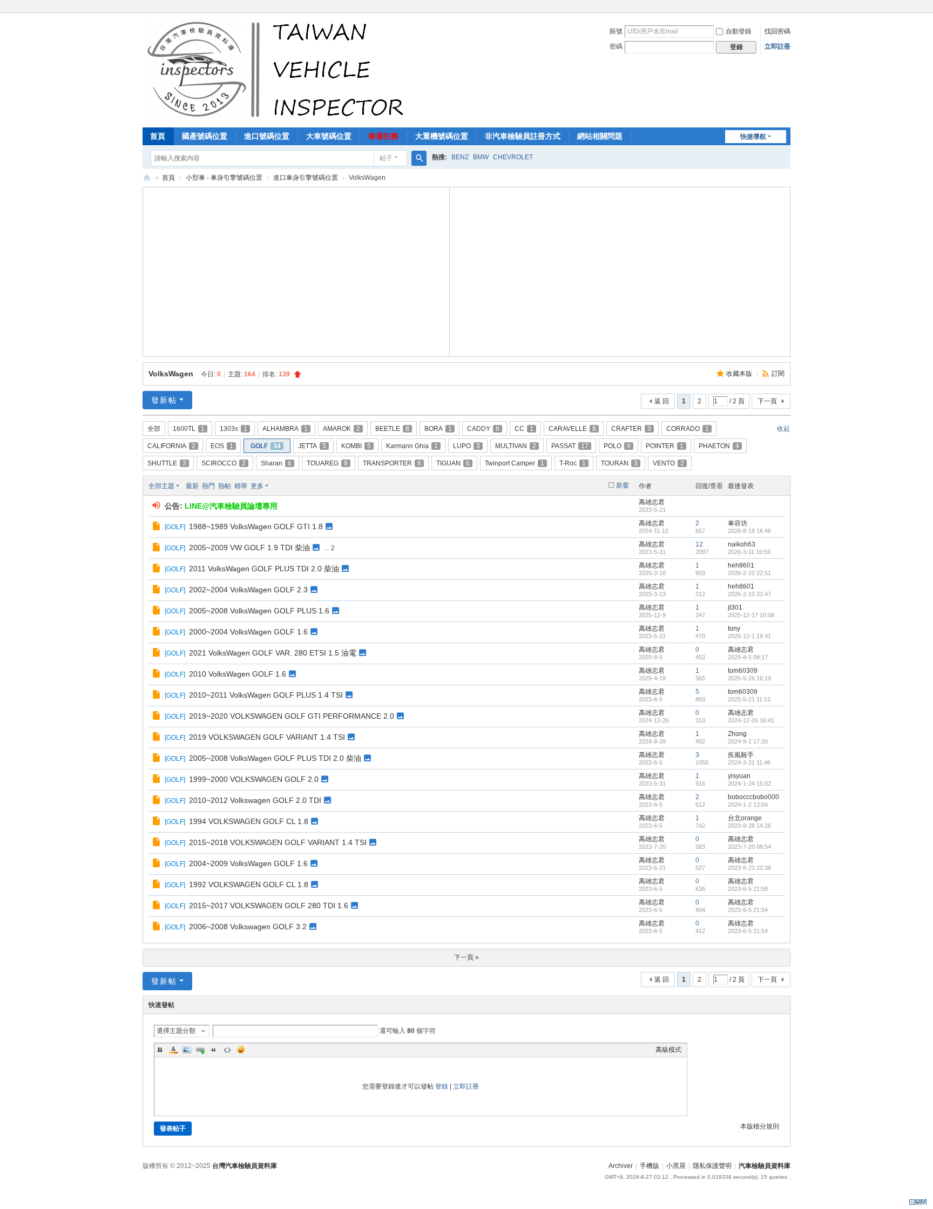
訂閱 (778, 373)
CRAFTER (631, 429)
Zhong (737, 734)
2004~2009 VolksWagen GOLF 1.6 (248, 863)
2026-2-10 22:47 (749, 594)
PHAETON (719, 446)
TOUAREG (327, 463)
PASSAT (570, 446)
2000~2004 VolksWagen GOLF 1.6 (248, 631)
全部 (153, 429)
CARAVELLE (572, 429)
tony (734, 628)
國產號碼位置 (204, 136)
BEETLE (392, 429)
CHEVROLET (513, 157)
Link (200, 1049)
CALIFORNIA (171, 446)
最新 (192, 486)
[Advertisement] (296, 271)
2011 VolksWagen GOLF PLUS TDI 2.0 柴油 (264, 568)
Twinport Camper (514, 463)
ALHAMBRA (285, 429)
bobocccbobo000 (753, 797)
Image (186, 1049)
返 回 (661, 401)
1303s (233, 429)
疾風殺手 (741, 755)
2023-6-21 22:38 (749, 867)
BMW (481, 157)
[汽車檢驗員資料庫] (278, 69)
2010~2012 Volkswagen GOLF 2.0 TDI (255, 800)
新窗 (622, 485)
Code (227, 1049)
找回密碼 (777, 31)
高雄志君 (652, 502)
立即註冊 (777, 46)
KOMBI (356, 446)
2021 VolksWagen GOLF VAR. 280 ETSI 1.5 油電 (272, 653)
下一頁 (767, 401)
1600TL (189, 429)
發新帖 (164, 400)
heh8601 (741, 565)
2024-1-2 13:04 (748, 804)
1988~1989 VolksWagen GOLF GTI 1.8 (256, 526)
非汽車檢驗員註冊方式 (522, 136)
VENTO (668, 463)
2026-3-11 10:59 (749, 552)
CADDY (483, 429)
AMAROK (341, 429)
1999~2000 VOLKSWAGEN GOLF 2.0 (254, 779)
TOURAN (619, 463)
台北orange (745, 818)
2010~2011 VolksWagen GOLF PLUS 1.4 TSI (266, 695)
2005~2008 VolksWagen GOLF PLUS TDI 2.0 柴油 (275, 758)
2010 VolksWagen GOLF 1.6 (237, 674)
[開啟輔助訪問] (787, 7)
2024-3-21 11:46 (749, 762)
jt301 (735, 607)
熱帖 (224, 486)
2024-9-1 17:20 (748, 741)
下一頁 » (466, 957)
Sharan (276, 463)
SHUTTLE (166, 463)
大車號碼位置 (328, 136)
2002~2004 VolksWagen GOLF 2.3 (248, 589)
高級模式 (668, 1049)
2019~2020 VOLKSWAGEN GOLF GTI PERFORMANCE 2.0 (291, 716)
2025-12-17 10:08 (751, 615)
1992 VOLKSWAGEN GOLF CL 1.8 (248, 884)
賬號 (616, 31)
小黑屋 (676, 1166)
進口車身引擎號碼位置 (305, 177)
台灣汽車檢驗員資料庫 (244, 1166)
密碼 (616, 46)
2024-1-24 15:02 (749, 783)
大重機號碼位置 (441, 136)
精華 (240, 486)
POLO (617, 446)
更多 (257, 486)
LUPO (466, 446)
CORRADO (687, 429)
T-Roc (572, 463)
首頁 (157, 136)
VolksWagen (170, 373)
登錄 (441, 1086)
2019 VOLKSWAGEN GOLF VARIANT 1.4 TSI (267, 737)
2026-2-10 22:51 (749, 573)
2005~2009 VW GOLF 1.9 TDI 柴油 (249, 547)
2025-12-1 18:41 (749, 636)
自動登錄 (739, 31)
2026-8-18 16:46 (749, 531)
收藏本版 (740, 373)
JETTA (312, 446)
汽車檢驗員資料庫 (147, 178)
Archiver (621, 1166)
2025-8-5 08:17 (748, 657)
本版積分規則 (759, 1126)
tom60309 (743, 670)
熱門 (208, 486)
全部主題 (161, 486)
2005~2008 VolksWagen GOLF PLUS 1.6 (259, 610)
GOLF (266, 446)
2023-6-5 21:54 (748, 910)
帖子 (386, 158)
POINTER (665, 446)
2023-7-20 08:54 (749, 846)
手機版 (649, 1166)
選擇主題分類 (176, 1031)
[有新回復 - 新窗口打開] (157, 527)
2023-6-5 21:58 (748, 889)
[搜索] (419, 158)
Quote (213, 1049)
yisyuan (739, 776)
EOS (222, 446)
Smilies (240, 1049)
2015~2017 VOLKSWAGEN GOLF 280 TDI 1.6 (268, 905)
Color (173, 1049)
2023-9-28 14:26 (749, 825)
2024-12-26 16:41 (751, 720)
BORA (438, 429)
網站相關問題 (600, 136)
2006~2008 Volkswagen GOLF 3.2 (248, 926)
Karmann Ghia (412, 446)
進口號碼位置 (266, 136)
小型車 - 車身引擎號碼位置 (224, 177)
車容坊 (737, 523)
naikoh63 (741, 544)
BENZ (460, 157)
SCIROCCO (223, 463)
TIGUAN (453, 463)
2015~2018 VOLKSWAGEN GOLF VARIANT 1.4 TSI (278, 842)
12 (699, 544)
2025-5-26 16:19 (749, 678)
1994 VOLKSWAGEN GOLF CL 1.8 (248, 821)
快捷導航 (753, 136)
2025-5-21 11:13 (749, 699)
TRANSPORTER (392, 463)
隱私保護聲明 (712, 1166)
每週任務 (383, 136)
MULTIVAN (515, 446)
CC (524, 429)
